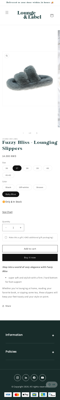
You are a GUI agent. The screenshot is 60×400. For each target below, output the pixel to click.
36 (8, 169)
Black (10, 188)
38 (29, 169)
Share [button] (8, 306)
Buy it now (30, 257)
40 (49, 169)
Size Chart (7, 212)
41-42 (10, 176)
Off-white (25, 188)
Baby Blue (11, 194)
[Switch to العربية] (52, 385)
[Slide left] (23, 133)
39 (39, 169)
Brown (41, 188)
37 (17, 168)
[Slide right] (36, 133)
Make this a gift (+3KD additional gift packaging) (31, 237)
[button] (7, 12)
